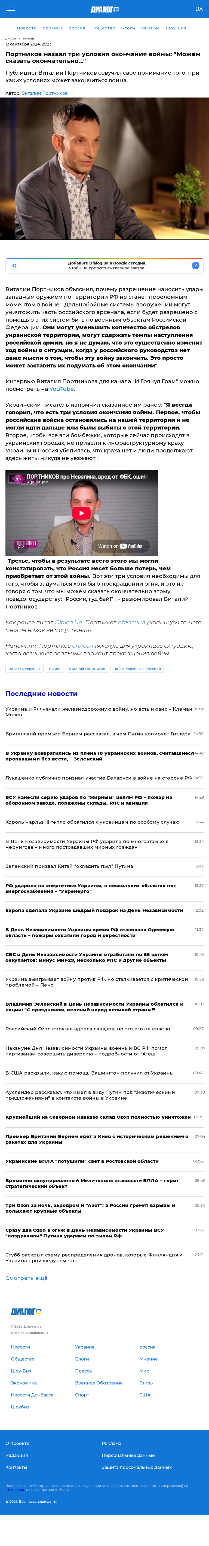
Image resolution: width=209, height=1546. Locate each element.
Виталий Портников (44, 93)
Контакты (16, 1467)
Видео (55, 669)
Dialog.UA (69, 622)
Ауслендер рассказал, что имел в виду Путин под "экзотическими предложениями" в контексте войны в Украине (90, 1095)
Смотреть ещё (26, 1278)
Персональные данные (128, 1455)
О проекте (17, 1443)
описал (82, 646)
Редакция (16, 1455)
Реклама (111, 1443)
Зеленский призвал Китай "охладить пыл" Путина (69, 866)
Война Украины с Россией (137, 669)
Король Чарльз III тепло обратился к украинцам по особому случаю (92, 822)
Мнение (29, 38)
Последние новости (41, 694)
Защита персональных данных (137, 1467)
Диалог (11, 38)
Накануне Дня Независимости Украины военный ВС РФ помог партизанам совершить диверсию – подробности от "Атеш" (86, 1051)
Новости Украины (24, 669)
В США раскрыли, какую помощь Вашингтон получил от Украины (89, 1073)
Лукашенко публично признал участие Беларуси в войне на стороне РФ (98, 778)
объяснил (131, 622)
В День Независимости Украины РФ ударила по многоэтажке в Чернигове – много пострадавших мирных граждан (86, 844)
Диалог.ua (15, 1490)
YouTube (62, 389)
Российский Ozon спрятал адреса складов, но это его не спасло (87, 1028)
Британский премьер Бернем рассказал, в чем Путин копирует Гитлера (97, 734)
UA (199, 9)
